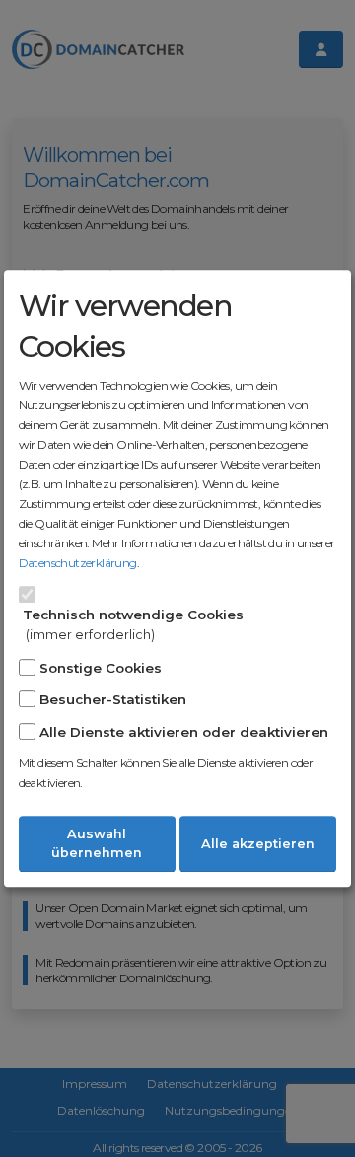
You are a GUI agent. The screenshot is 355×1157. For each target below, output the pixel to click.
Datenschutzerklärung (78, 562)
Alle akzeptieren (258, 843)
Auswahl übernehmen (96, 843)
